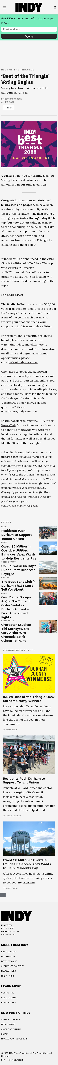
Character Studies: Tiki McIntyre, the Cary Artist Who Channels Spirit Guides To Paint (16, 717)
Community (7, 705)
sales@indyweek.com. (23, 446)
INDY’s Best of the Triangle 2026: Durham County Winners (29, 783)
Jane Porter (12, 972)
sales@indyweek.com (23, 495)
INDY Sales (11, 813)
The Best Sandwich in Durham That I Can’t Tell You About (18, 669)
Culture (6, 662)
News (4, 611)
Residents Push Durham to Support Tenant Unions (16, 619)
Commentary (8, 646)
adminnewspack (13, 98)
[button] (29, 296)
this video (16, 428)
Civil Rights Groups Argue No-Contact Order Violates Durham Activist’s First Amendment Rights (16, 691)
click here (37, 428)
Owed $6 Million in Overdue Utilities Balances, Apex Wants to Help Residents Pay (18, 636)
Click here (8, 456)
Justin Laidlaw (13, 899)
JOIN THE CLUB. (21, 1053)
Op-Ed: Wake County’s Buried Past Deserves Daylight (18, 654)
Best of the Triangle (17, 69)
